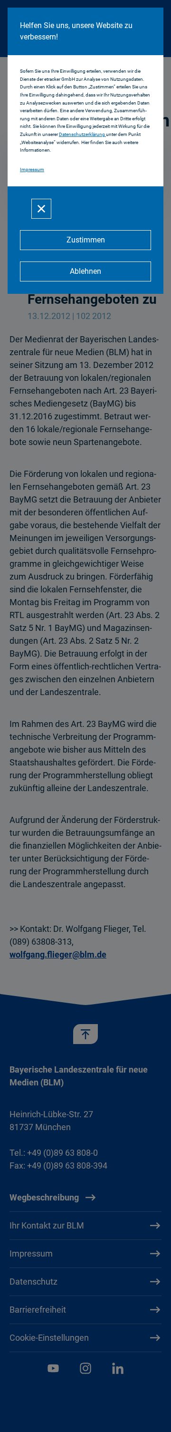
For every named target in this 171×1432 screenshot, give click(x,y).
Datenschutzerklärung (82, 134)
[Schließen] (41, 209)
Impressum (32, 169)
